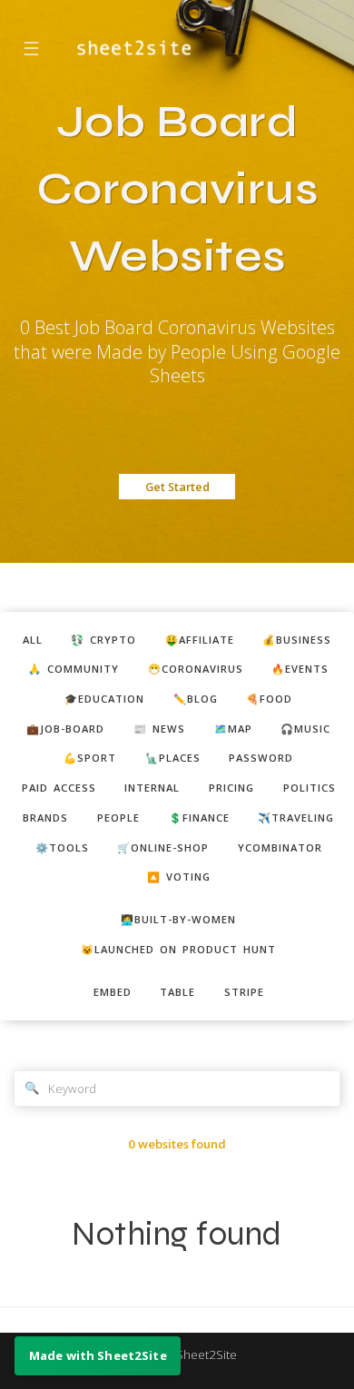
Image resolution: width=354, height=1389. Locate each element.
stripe (244, 992)
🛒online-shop (163, 847)
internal (152, 787)
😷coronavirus (195, 668)
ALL (33, 639)
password (261, 757)
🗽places (173, 757)
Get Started (177, 486)
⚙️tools (62, 847)
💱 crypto (103, 639)
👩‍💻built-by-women (178, 919)
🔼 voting (179, 876)
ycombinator (280, 847)
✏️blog (195, 698)
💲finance (199, 817)
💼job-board (65, 728)
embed (112, 992)
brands (45, 817)
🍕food (269, 698)
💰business (296, 639)
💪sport (90, 757)
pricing (231, 787)
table (177, 992)
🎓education (104, 698)
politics (309, 787)
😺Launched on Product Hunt (178, 949)
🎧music (305, 728)
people (118, 817)
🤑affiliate (199, 639)
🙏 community (73, 668)
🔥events (300, 668)
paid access (59, 787)
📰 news (159, 728)
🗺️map (233, 728)
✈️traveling (296, 817)
